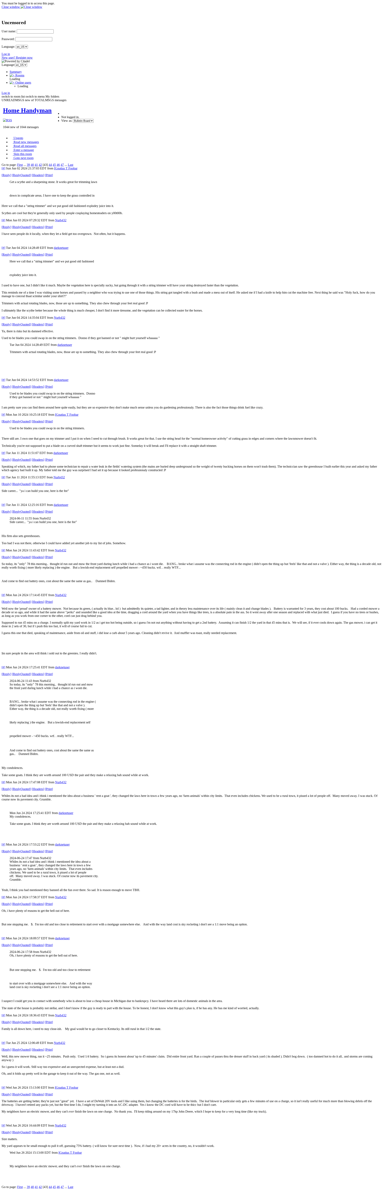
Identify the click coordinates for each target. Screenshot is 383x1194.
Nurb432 (60, 220)
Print (49, 175)
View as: (66, 120)
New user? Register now (17, 57)
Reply (6, 175)
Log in (6, 54)
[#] (3, 168)
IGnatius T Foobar (65, 168)
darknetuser (61, 247)
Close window (11, 7)
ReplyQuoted (21, 175)
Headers (38, 175)
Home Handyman (27, 110)
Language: (8, 46)
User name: (9, 31)
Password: (8, 39)
